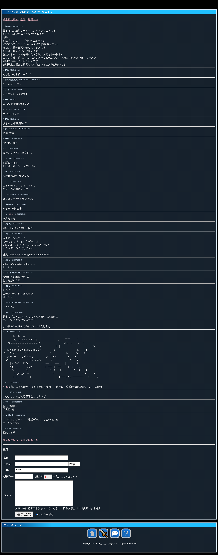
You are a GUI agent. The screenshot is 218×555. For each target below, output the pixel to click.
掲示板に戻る (10, 19)
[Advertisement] (109, 5)
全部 (22, 19)
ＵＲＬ (10, 214)
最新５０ (33, 19)
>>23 (5, 386)
